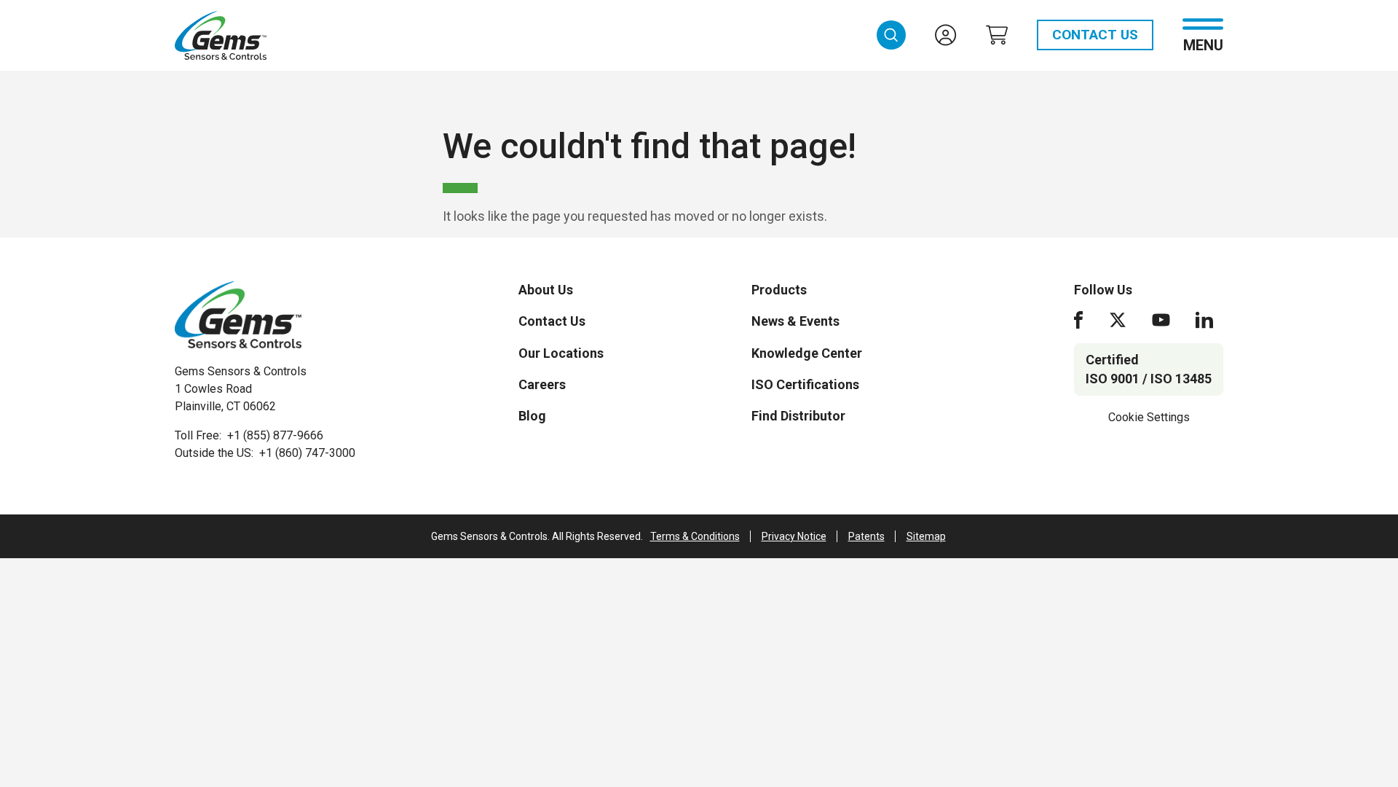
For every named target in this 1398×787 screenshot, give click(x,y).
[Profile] (946, 35)
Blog (532, 415)
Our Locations (561, 353)
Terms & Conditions (695, 536)
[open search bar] (891, 35)
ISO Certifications (805, 384)
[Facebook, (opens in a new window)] (1078, 320)
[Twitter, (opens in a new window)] (1117, 320)
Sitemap (926, 536)
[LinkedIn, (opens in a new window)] (1204, 320)
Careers (542, 384)
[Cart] (997, 35)
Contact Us (1095, 34)
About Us (545, 289)
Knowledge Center (806, 353)
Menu (1203, 44)
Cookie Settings (1149, 417)
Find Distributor (798, 415)
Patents (866, 536)
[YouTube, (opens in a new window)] (1161, 320)
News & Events (795, 321)
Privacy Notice (794, 536)
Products (779, 289)
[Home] (238, 314)
